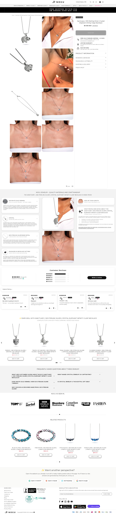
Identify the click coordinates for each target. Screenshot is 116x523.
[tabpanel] (17, 404)
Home (13, 15)
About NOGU (7, 490)
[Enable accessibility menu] (100, 2)
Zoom (69, 186)
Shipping (6, 496)
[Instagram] (65, 501)
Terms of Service (8, 507)
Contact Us (7, 494)
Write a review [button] (97, 277)
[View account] (96, 2)
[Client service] (93, 2)
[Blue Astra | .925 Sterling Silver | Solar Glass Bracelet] (70, 435)
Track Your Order (8, 492)
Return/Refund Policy (9, 505)
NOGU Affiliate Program (10, 501)
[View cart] (103, 2)
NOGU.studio (58, 2)
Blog (5, 497)
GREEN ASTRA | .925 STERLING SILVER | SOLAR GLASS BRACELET (95, 448)
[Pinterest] (68, 501)
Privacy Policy (7, 508)
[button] (49, 274)
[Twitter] (62, 501)
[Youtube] (72, 501)
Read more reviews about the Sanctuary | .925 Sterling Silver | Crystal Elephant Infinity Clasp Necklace (95, 228)
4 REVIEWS (95, 25)
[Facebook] (59, 501)
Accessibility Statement (10, 503)
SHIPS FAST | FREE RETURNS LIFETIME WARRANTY (58, 9)
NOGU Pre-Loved (8, 499)
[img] (6, 295)
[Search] (90, 2)
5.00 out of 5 (23, 277)
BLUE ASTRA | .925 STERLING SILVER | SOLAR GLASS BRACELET (70, 448)
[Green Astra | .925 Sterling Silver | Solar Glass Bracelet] (95, 435)
